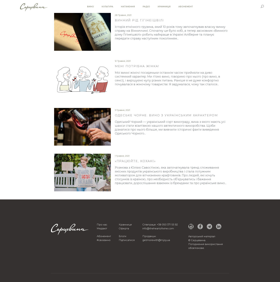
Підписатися (127, 240)
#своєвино (104, 240)
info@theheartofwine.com (158, 228)
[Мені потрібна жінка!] (82, 79)
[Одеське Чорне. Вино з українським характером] (82, 127)
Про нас (102, 224)
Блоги (122, 236)
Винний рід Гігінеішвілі (139, 20)
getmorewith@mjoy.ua (156, 240)
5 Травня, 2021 (122, 110)
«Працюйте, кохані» (135, 161)
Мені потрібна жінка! (137, 66)
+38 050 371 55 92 (167, 224)
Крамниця (125, 224)
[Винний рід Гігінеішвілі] (82, 32)
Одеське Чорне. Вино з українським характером (166, 115)
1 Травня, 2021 (122, 155)
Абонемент (104, 236)
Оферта (124, 228)
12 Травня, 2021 (123, 61)
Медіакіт (102, 228)
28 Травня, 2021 (123, 15)
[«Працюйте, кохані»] (82, 172)
